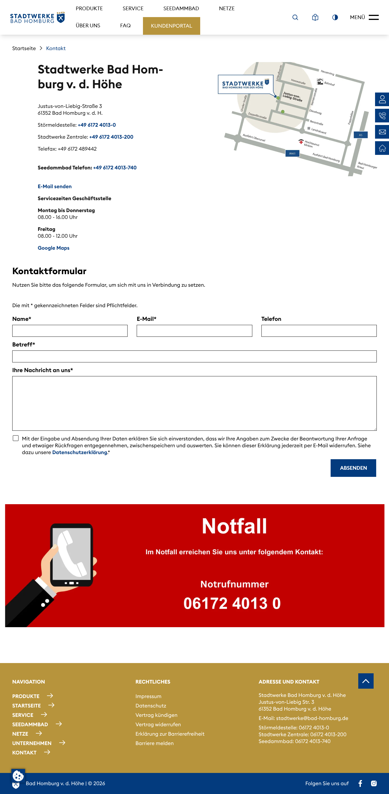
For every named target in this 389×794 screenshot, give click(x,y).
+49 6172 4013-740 (115, 167)
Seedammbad (181, 8)
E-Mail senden (55, 186)
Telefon (271, 319)
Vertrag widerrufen (158, 724)
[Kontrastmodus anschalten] (335, 17)
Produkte (89, 8)
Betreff (22, 344)
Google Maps (53, 248)
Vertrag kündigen (157, 715)
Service (133, 8)
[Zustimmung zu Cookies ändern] (18, 776)
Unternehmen (32, 743)
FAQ (125, 25)
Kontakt (24, 752)
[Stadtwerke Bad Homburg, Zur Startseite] (37, 17)
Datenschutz (151, 705)
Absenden (353, 468)
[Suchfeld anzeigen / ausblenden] (295, 17)
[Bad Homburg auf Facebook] (360, 783)
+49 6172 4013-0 (97, 125)
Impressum (148, 696)
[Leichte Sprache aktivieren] (315, 17)
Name (20, 319)
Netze (227, 8)
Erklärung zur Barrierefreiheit (170, 734)
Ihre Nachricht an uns (41, 370)
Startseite (24, 48)
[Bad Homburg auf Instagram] (374, 783)
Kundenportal (171, 25)
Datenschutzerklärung (79, 452)
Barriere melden (155, 743)
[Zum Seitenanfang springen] (366, 681)
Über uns (88, 25)
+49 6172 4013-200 (111, 137)
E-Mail (145, 319)
